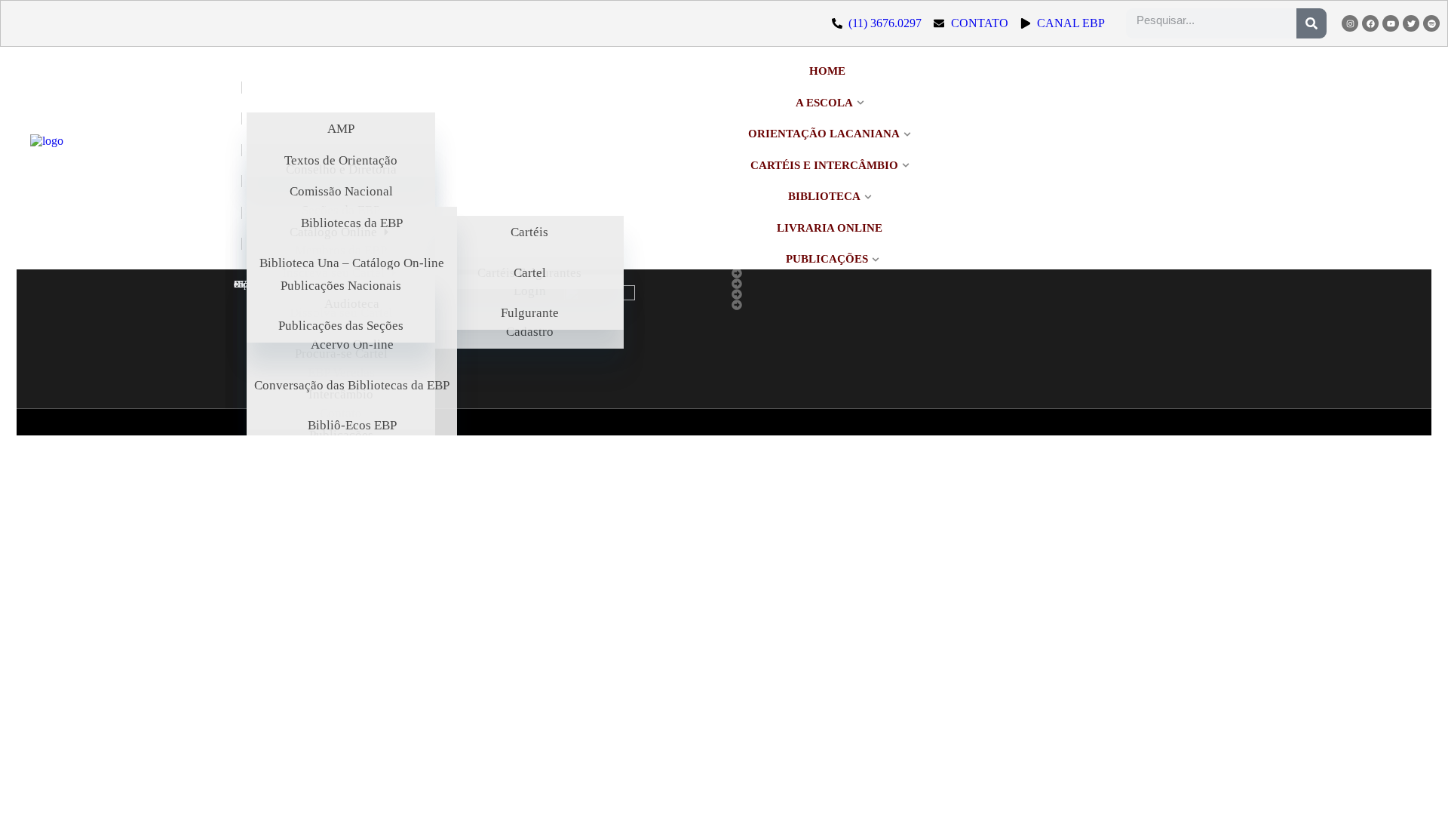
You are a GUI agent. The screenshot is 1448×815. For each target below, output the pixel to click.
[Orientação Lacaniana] (848, 283)
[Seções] (848, 273)
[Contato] (848, 305)
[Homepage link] (124, 165)
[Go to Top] (1418, 785)
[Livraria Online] (848, 294)
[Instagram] (1350, 23)
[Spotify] (1431, 23)
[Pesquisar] (1311, 23)
